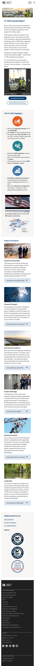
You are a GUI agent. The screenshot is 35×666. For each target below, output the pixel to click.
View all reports (9, 519)
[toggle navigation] (30, 3)
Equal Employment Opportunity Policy (13, 613)
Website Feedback (7, 660)
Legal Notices (6, 618)
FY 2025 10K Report (10, 522)
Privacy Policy (6, 622)
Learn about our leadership (14, 503)
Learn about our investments (15, 324)
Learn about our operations (14, 368)
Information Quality (8, 658)
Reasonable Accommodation (10, 625)
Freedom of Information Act (10, 615)
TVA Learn (5, 602)
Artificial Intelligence (9, 611)
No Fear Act (5, 620)
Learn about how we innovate (15, 457)
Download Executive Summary (17, 103)
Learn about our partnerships (15, 280)
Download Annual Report (17, 98)
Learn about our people (13, 411)
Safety (4, 599)
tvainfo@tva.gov (7, 642)
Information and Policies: (9, 606)
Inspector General (7, 597)
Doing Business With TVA (9, 592)
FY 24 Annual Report (10, 525)
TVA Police (5, 604)
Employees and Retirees (9, 595)
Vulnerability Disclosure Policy (11, 627)
